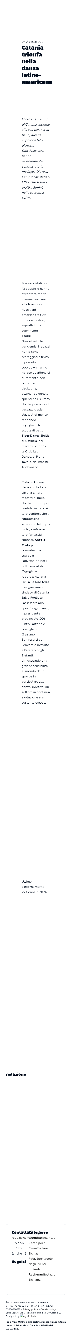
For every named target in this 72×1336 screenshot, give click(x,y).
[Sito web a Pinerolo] (28, 1316)
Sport (41, 1243)
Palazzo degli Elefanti (34, 1263)
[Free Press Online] (51, 4)
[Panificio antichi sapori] (36, 731)
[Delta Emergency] (36, 476)
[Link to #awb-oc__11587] (11, 8)
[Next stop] (36, 846)
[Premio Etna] (36, 750)
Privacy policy (30, 1309)
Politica (42, 1237)
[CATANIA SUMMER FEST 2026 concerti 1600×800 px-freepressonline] (36, 711)
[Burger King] (36, 862)
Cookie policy (48, 1309)
